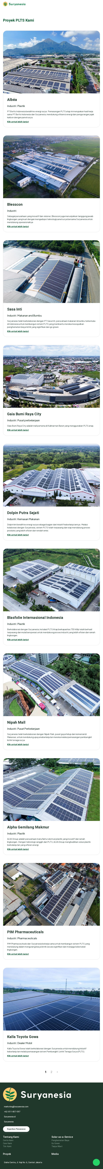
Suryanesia (9, 1121)
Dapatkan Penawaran (16, 1129)
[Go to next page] (57, 1071)
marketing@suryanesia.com (16, 1106)
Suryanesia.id (10, 1116)
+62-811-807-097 (12, 1111)
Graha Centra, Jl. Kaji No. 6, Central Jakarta (23, 1162)
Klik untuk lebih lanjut (18, 121)
